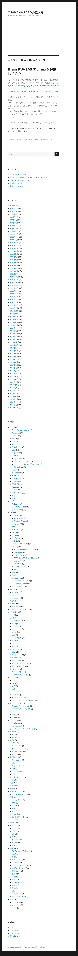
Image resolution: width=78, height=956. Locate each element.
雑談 (11, 848)
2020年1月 (14, 308)
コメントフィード (16, 933)
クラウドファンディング (19, 609)
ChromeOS (16, 535)
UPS (13, 769)
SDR (13, 808)
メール (14, 632)
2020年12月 (14, 277)
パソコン (13, 712)
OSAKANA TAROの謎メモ (26, 12)
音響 (11, 899)
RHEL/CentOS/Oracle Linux (25, 558)
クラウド (15, 626)
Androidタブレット (19, 672)
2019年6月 (14, 328)
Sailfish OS (18, 561)
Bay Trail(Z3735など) (22, 461)
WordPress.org (16, 936)
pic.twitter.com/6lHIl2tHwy (45, 85)
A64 (15, 436)
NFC (13, 803)
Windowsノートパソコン (21, 709)
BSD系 (14, 532)
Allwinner (16, 433)
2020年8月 (14, 288)
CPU (19, 139)
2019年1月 (14, 342)
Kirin (14, 470)
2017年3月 (14, 388)
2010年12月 (14, 408)
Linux (24, 139)
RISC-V (15, 484)
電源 (11, 888)
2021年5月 (14, 263)
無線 (11, 797)
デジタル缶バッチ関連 (18, 175)
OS (27, 139)
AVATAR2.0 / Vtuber (20, 851)
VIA (13, 498)
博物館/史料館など (19, 868)
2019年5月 (14, 331)
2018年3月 (14, 371)
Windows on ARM (21, 581)
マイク (14, 908)
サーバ (12, 615)
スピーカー (16, 905)
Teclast (15, 737)
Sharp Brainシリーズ (35, 139)
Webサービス (17, 621)
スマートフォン (15, 655)
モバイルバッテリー (19, 897)
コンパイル (16, 862)
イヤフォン (16, 902)
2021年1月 (14, 274)
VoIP (14, 686)
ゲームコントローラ (19, 749)
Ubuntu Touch (19, 567)
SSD (13, 652)
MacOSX (17, 530)
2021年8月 (14, 254)
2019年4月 (14, 334)
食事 (13, 885)
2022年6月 (14, 228)
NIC (13, 683)
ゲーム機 (13, 612)
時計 (11, 783)
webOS (16, 569)
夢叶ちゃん (16, 871)
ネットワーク (15, 678)
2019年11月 (14, 314)
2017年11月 (14, 376)
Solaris (14, 575)
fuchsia (15, 541)
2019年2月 (14, 339)
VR (13, 834)
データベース (17, 629)
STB (11, 589)
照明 (13, 845)
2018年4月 (14, 368)
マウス (14, 754)
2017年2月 (14, 391)
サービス (13, 618)
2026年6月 (14, 206)
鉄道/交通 (15, 882)
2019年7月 (14, 325)
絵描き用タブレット (17, 817)
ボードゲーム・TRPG (20, 865)
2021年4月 (14, 265)
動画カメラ (16, 606)
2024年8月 (14, 214)
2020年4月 (14, 299)
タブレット (14, 669)
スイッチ (15, 695)
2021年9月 (14, 251)
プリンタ (15, 774)
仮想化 (12, 740)
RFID (14, 806)
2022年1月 (14, 240)
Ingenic (15, 453)
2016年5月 (14, 405)
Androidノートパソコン (21, 706)
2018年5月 (14, 365)
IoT (11, 501)
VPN (13, 689)
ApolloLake (18, 458)
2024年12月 (14, 208)
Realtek (15, 481)
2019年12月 (14, 311)
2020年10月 (14, 282)
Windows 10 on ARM (20, 663)
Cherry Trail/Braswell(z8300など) (27, 464)
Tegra (14, 495)
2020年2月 (14, 305)
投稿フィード (15, 930)
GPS (13, 763)
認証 (13, 635)
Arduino (15, 504)
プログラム (14, 720)
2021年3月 (14, 268)
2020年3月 (14, 302)
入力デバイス (15, 743)
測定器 (14, 843)
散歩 (13, 874)
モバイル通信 (17, 697)
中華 (13, 714)
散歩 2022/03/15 (16, 186)
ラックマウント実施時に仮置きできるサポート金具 (28, 177)
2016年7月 (14, 399)
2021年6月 (14, 260)
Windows (15, 578)
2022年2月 (14, 237)
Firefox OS (16, 538)
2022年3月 (14, 234)
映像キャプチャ (17, 777)
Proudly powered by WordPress (35, 947)
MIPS (14, 476)
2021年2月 (14, 271)
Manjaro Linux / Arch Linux (25, 550)
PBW (14, 854)
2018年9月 (14, 354)
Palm (14, 572)
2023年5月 (14, 226)
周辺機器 (13, 757)
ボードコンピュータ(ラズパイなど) (23, 729)
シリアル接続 (17, 771)
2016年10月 (14, 393)
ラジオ (14, 814)
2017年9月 (14, 382)
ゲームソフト (17, 860)
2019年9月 (14, 319)
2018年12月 (14, 345)
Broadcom (16, 447)
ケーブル (15, 840)
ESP (13, 450)
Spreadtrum (17, 493)
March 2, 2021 (48, 122)
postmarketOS (20, 555)
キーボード (16, 746)
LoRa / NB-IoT (18, 800)
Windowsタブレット (19, 675)
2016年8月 (14, 396)
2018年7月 (14, 359)
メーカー (13, 732)
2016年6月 (14, 402)
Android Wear (19, 521)
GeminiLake (19, 467)
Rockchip (15, 487)
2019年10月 (14, 317)
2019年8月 (14, 322)
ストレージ (14, 649)
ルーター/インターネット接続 (23, 700)
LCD (13, 831)
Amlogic (15, 441)
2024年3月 (14, 217)
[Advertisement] (39, 40)
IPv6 (14, 680)
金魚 (13, 879)
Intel (14, 456)
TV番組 (14, 857)
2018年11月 (14, 348)
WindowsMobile (18, 586)
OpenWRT (18, 552)
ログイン (13, 928)
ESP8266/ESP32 (18, 507)
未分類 (12, 788)
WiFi (14, 692)
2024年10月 (14, 211)
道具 (11, 837)
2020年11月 (14, 280)
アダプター (16, 894)
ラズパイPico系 (17, 510)
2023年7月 (14, 223)
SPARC (14, 490)
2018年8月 (14, 356)
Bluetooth (16, 760)
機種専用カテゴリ (48, 139)
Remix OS (18, 524)
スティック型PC (16, 638)
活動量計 (15, 780)
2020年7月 (14, 291)
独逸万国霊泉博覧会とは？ (19, 180)
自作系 (14, 717)
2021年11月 (14, 245)
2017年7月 (14, 385)
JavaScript (16, 723)
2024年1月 (14, 220)
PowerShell (16, 726)
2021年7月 (14, 257)
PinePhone (16, 660)
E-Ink (14, 828)
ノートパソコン (15, 703)
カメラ (12, 604)
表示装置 (13, 825)
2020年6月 (14, 294)
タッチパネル (17, 751)
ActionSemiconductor (20, 430)
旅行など (15, 877)
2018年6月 (14, 362)
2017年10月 (14, 379)
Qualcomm (16, 478)
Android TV (18, 518)
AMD (14, 439)
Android (15, 515)
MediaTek (16, 473)
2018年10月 (14, 351)
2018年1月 (14, 373)
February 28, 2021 (50, 91)
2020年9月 (14, 285)
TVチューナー (17, 766)
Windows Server (20, 584)
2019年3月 (14, 336)
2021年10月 (14, 248)
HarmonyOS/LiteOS (20, 544)
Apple (14, 444)
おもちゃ (13, 601)
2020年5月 (14, 297)
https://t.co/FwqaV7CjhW (21, 85)
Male (14, 734)
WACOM (15, 820)
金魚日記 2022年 (16, 183)
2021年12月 (14, 243)
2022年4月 (14, 231)
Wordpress (16, 623)
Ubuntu (17, 564)
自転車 (12, 823)
